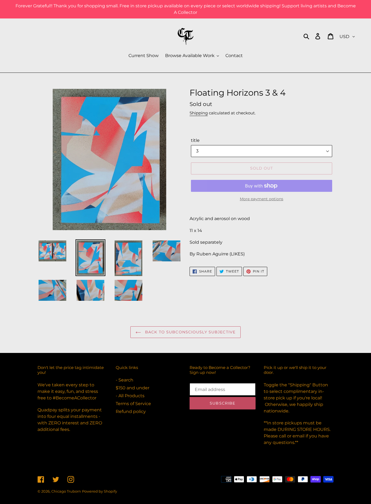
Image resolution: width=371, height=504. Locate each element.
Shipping (199, 112)
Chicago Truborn (66, 491)
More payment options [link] (261, 198)
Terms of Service (133, 403)
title (195, 140)
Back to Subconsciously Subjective (189, 332)
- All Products (130, 395)
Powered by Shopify (99, 491)
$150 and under (132, 387)
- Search (124, 380)
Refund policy (131, 411)
